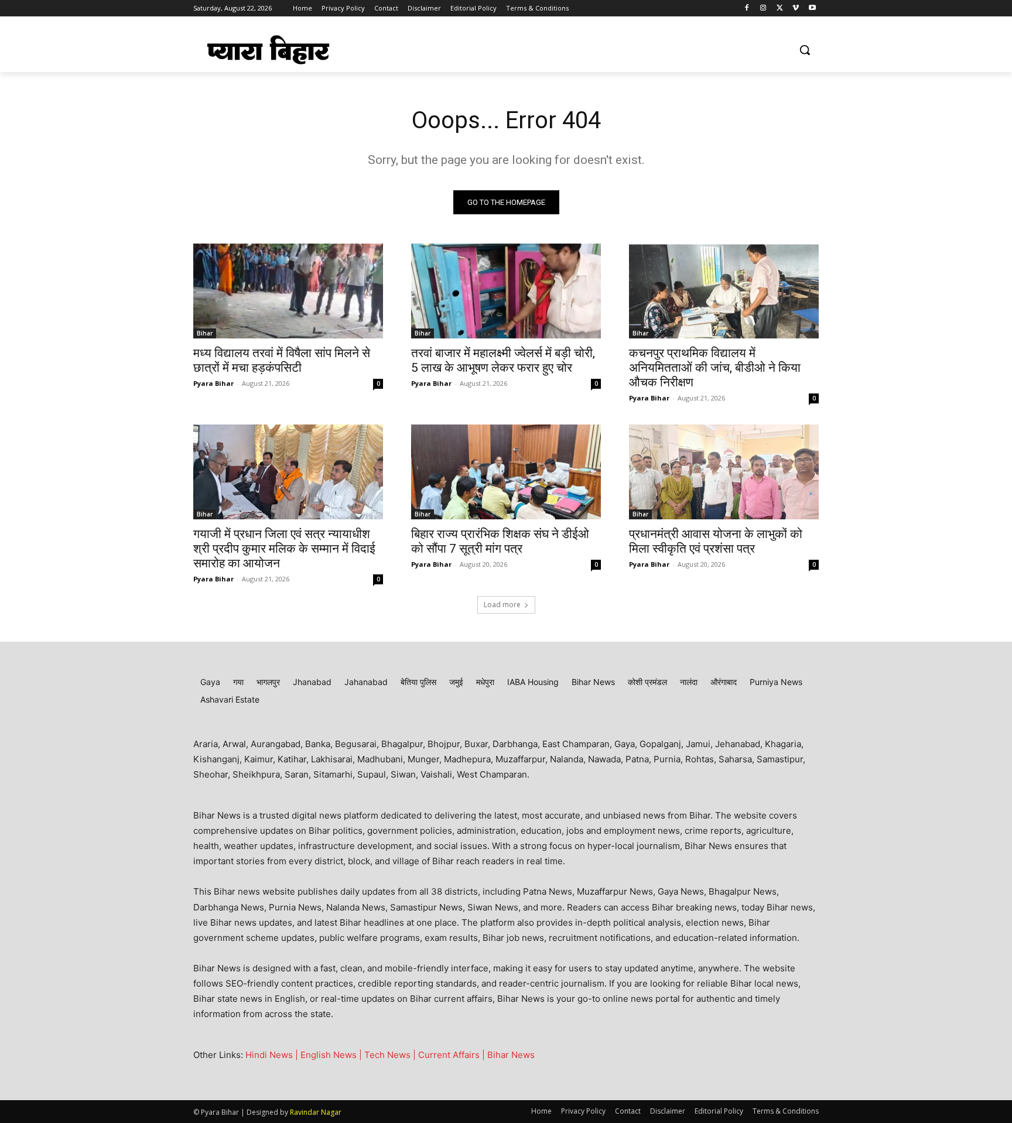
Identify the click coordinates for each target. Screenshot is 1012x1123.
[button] (805, 50)
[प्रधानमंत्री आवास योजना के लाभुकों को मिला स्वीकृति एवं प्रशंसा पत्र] (724, 471)
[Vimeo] (795, 8)
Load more (502, 605)
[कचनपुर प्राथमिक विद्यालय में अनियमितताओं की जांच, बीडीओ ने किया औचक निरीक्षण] (724, 291)
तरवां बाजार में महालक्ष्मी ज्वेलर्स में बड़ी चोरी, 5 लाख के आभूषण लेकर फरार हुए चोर (503, 360)
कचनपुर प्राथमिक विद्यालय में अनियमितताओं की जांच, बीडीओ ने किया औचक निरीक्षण (715, 367)
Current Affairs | (452, 1054)
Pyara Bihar (213, 383)
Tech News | (391, 1054)
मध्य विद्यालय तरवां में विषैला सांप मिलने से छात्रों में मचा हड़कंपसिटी (281, 360)
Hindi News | (272, 1054)
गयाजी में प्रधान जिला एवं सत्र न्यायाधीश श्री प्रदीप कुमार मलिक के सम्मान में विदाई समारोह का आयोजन (284, 548)
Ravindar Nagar (315, 1112)
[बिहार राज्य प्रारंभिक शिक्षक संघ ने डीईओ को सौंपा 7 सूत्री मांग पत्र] (506, 471)
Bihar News (511, 1054)
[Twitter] (780, 8)
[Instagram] (763, 8)
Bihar (205, 333)
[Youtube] (812, 8)
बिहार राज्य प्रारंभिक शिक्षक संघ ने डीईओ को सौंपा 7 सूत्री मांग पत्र (500, 541)
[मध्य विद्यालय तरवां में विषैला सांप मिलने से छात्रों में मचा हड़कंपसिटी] (288, 291)
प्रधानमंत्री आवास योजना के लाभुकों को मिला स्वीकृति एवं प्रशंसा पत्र (715, 541)
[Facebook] (747, 8)
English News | (332, 1054)
